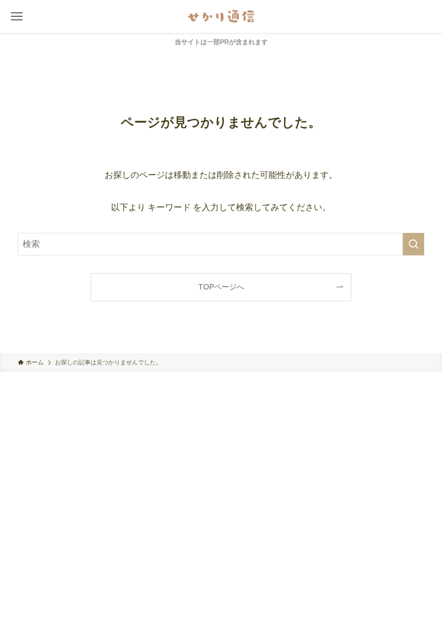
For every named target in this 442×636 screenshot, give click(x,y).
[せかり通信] (221, 16)
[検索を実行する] (413, 244)
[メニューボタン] (16, 16)
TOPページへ (221, 286)
